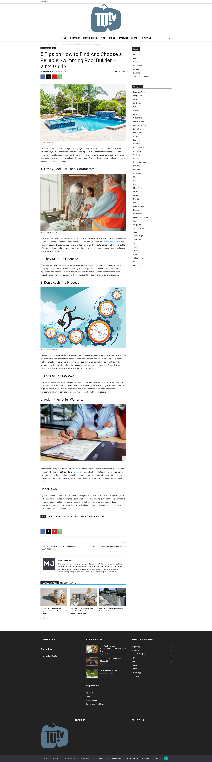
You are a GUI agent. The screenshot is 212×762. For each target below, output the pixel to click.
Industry (136, 166)
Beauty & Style (139, 92)
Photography (138, 206)
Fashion (136, 140)
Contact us (145, 38)
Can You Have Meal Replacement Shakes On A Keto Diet (113, 648)
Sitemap (136, 73)
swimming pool (94, 516)
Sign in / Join (44, 2)
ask (119, 469)
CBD (135, 114)
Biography (75, 38)
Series (135, 221)
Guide (70, 516)
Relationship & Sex (141, 217)
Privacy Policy (138, 69)
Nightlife (136, 199)
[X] (48, 76)
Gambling (123, 38)
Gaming (136, 155)
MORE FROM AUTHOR (68, 583)
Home (63, 38)
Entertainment (139, 132)
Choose (57, 516)
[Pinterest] (54, 76)
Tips (103, 38)
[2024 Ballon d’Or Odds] (92, 673)
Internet (136, 169)
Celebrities (137, 118)
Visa (135, 261)
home (76, 516)
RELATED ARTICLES (49, 583)
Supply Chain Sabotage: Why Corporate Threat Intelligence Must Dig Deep (53, 611)
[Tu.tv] (106, 19)
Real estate (137, 213)
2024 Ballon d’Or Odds (109, 670)
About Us (137, 54)
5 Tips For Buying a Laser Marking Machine (108, 546)
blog (135, 99)
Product (136, 210)
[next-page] (45, 618)
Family (136, 136)
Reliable (83, 516)
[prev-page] (42, 618)
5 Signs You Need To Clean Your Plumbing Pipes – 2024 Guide (60, 547)
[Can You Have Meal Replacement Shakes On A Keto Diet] (92, 649)
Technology (138, 236)
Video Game (138, 258)
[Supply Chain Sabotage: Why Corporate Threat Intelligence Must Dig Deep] (53, 597)
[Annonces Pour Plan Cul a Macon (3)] (92, 661)
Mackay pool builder (111, 242)
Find (63, 516)
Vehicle (136, 254)
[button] (169, 38)
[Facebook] (42, 76)
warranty (76, 472)
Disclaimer (137, 65)
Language (137, 173)
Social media (138, 228)
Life (134, 180)
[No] (209, 758)
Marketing (137, 188)
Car (134, 107)
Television (137, 239)
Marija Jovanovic (48, 71)
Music (135, 195)
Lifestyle (136, 184)
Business (137, 103)
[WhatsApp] (59, 76)
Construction (138, 121)
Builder (50, 516)
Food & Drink (138, 147)
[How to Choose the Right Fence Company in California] (112, 597)
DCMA (135, 62)
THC (135, 243)
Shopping (137, 225)
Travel (135, 250)
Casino (112, 38)
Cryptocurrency (139, 125)
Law (134, 177)
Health (136, 158)
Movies (136, 191)
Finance (136, 143)
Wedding (137, 265)
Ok (166, 758)
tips (47, 499)
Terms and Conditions (142, 76)
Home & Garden (90, 38)
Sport (134, 38)
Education (137, 129)
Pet (134, 202)
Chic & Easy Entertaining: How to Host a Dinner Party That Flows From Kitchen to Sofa (82, 611)
